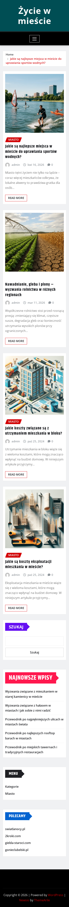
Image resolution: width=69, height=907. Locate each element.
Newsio (24, 900)
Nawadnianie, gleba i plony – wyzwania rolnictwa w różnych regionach (30, 289)
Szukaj (16, 626)
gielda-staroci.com (18, 843)
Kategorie (12, 787)
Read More (16, 198)
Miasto (10, 794)
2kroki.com (13, 836)
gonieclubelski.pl (16, 850)
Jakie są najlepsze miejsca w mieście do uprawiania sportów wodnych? (31, 151)
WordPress (55, 895)
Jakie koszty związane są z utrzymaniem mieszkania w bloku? (33, 431)
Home (10, 54)
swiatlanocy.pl (15, 829)
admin (16, 165)
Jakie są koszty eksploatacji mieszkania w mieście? (28, 564)
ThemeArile (42, 900)
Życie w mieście (34, 15)
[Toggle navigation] (34, 38)
